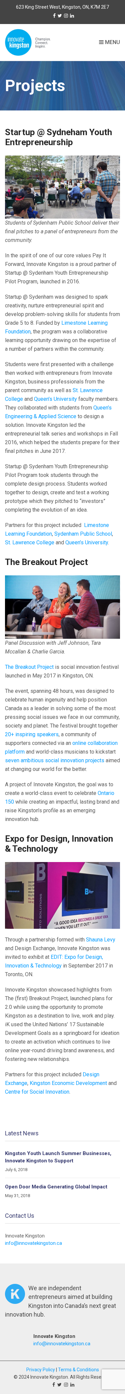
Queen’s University (55, 399)
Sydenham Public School (83, 534)
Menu (112, 42)
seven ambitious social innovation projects (54, 760)
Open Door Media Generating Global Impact (56, 1187)
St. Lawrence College (30, 542)
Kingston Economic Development (68, 1083)
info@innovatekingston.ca (33, 1243)
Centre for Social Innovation (37, 1092)
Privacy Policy (40, 1369)
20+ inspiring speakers (32, 734)
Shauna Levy (100, 939)
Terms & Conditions (78, 1369)
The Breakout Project (29, 667)
